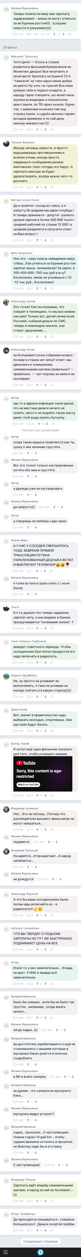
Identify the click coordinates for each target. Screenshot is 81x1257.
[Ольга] (7, 608)
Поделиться (69, 34)
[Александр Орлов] (7, 302)
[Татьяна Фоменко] (7, 143)
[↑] (55, 34)
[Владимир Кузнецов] (7, 809)
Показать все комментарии (40, 430)
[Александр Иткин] (7, 351)
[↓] (63, 34)
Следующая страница (40, 1241)
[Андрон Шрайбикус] (7, 676)
